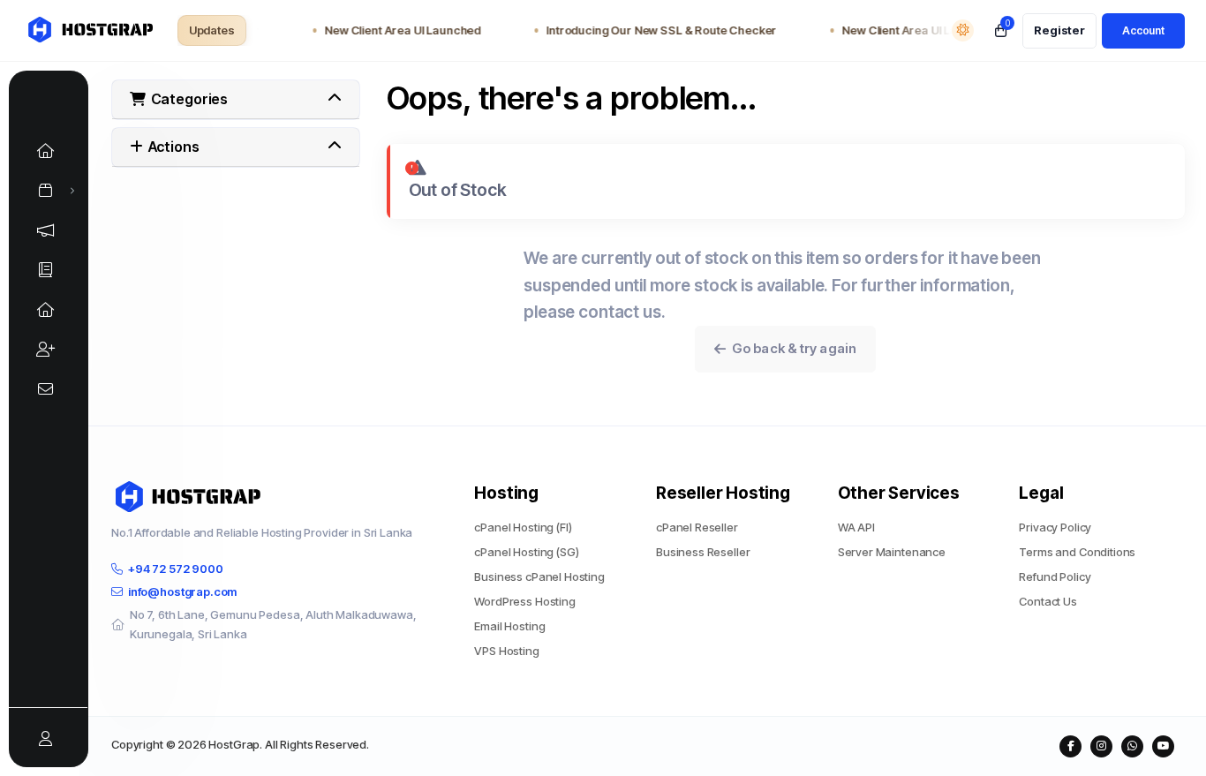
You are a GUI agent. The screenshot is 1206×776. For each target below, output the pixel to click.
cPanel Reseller (697, 527)
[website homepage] (88, 30)
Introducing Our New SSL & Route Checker (654, 30)
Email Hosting (509, 626)
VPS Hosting (506, 651)
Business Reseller (703, 552)
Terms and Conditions (1077, 552)
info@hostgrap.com (182, 591)
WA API (856, 527)
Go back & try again (791, 348)
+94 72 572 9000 (175, 568)
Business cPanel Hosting (539, 576)
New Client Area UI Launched (396, 30)
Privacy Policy (1055, 527)
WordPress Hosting (524, 601)
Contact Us (1048, 601)
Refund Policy (1054, 576)
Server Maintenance (892, 552)
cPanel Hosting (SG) (526, 552)
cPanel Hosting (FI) (522, 527)
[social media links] (1070, 746)
